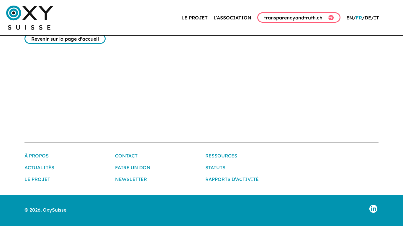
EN (349, 18)
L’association (232, 18)
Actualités (39, 167)
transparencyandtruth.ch (293, 18)
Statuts (215, 167)
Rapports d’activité (232, 179)
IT (376, 18)
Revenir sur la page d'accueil (65, 39)
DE (368, 18)
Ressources (221, 156)
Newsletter (131, 179)
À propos (36, 156)
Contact (126, 156)
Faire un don (132, 167)
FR (359, 18)
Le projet (194, 18)
